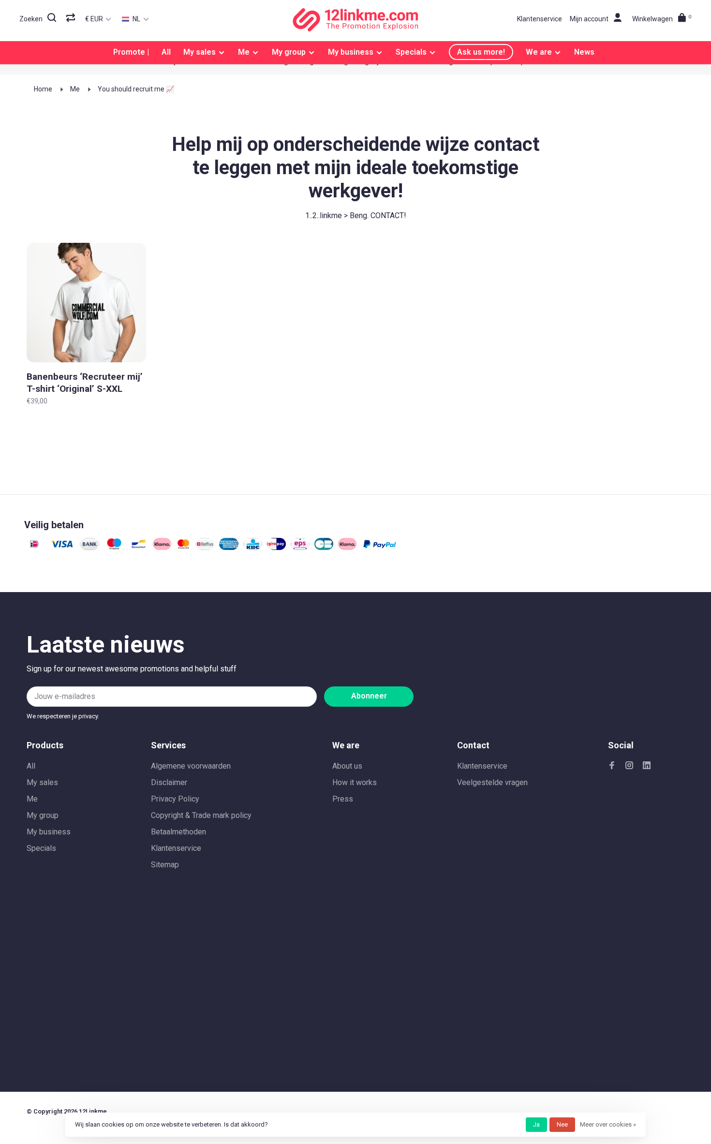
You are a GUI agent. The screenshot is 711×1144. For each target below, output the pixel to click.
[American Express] (228, 547)
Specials (411, 52)
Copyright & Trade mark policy (201, 815)
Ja (536, 1124)
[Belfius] (204, 547)
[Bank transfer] (89, 547)
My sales (199, 52)
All (166, 52)
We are (539, 52)
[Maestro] (114, 547)
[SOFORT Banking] (162, 547)
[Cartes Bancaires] (323, 547)
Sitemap (165, 864)
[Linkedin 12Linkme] (647, 766)
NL (135, 19)
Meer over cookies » (608, 1124)
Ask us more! (481, 52)
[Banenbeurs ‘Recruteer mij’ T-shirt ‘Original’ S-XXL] (86, 304)
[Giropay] (276, 547)
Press (342, 798)
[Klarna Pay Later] (347, 547)
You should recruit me (132, 89)
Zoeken (31, 19)
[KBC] (252, 547)
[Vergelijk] (71, 19)
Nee (562, 1124)
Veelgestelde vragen (492, 782)
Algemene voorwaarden (191, 766)
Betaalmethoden (178, 831)
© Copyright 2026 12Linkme (67, 1111)
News (584, 52)
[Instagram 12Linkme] (629, 766)
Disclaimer (169, 782)
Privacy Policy (175, 798)
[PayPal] (379, 547)
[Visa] (62, 547)
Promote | (131, 52)
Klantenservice (539, 19)
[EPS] (300, 547)
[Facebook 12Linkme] (612, 766)
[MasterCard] (183, 547)
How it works (354, 782)
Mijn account (589, 19)
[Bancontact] (138, 547)
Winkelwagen (662, 19)
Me (244, 52)
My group (289, 52)
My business (350, 52)
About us (347, 766)
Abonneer (369, 695)
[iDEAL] (34, 547)
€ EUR (94, 19)
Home (43, 89)
